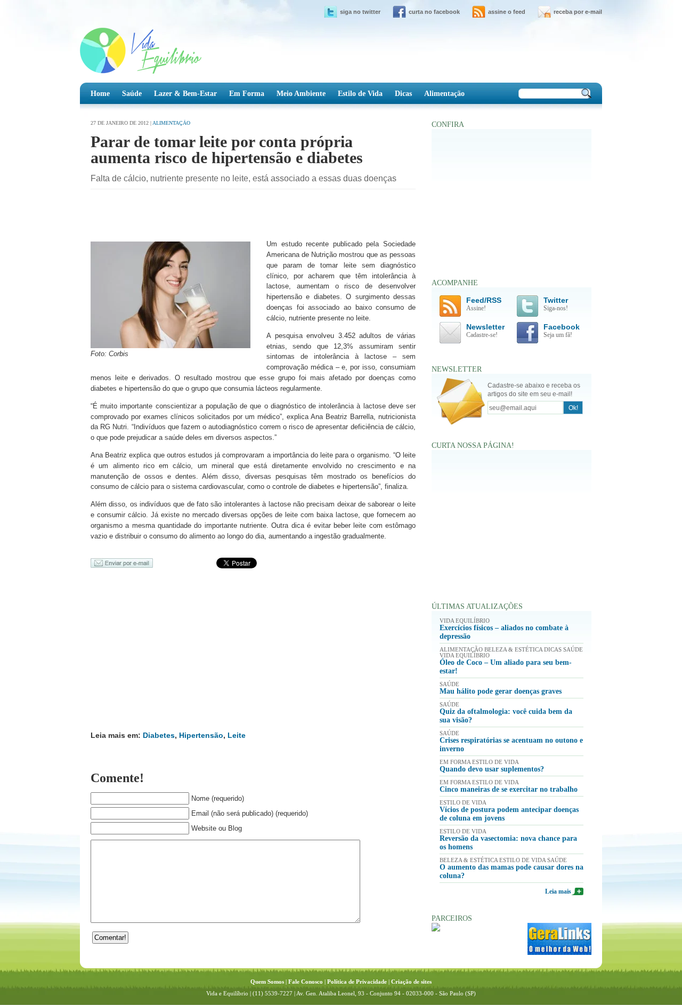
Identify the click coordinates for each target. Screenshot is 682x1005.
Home (100, 93)
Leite (237, 735)
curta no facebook (434, 12)
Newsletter (485, 331)
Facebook (561, 331)
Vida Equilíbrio (140, 51)
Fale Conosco (305, 981)
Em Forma (246, 93)
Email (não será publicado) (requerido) (249, 813)
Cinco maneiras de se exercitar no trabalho (509, 789)
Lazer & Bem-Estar (185, 93)
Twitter (555, 304)
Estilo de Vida (360, 93)
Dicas (403, 93)
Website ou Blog (216, 828)
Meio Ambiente (301, 93)
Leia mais (558, 891)
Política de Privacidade (357, 981)
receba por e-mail (578, 12)
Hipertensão (201, 735)
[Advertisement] (215, 216)
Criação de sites (411, 981)
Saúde (132, 93)
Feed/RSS (483, 304)
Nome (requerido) (217, 798)
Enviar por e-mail (122, 563)
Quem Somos (267, 981)
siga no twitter (360, 12)
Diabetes (159, 735)
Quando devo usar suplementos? (492, 769)
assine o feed (506, 12)
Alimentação (444, 93)
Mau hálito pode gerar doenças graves (501, 691)
